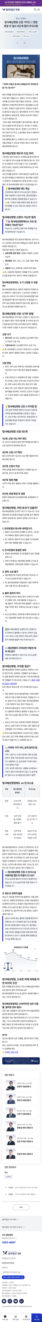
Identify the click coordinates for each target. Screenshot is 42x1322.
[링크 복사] (17, 43)
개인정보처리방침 (8, 1263)
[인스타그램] (10, 1301)
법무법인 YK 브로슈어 (10, 1272)
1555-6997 (9, 1242)
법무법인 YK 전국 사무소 (12, 1227)
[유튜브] (15, 1301)
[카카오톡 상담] (4, 1301)
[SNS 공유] (24, 43)
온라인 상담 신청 (11, 1052)
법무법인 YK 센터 (9, 1219)
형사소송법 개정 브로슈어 (11, 1277)
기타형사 (8, 1177)
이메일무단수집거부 (9, 1258)
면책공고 (5, 1267)
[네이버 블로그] (21, 1301)
